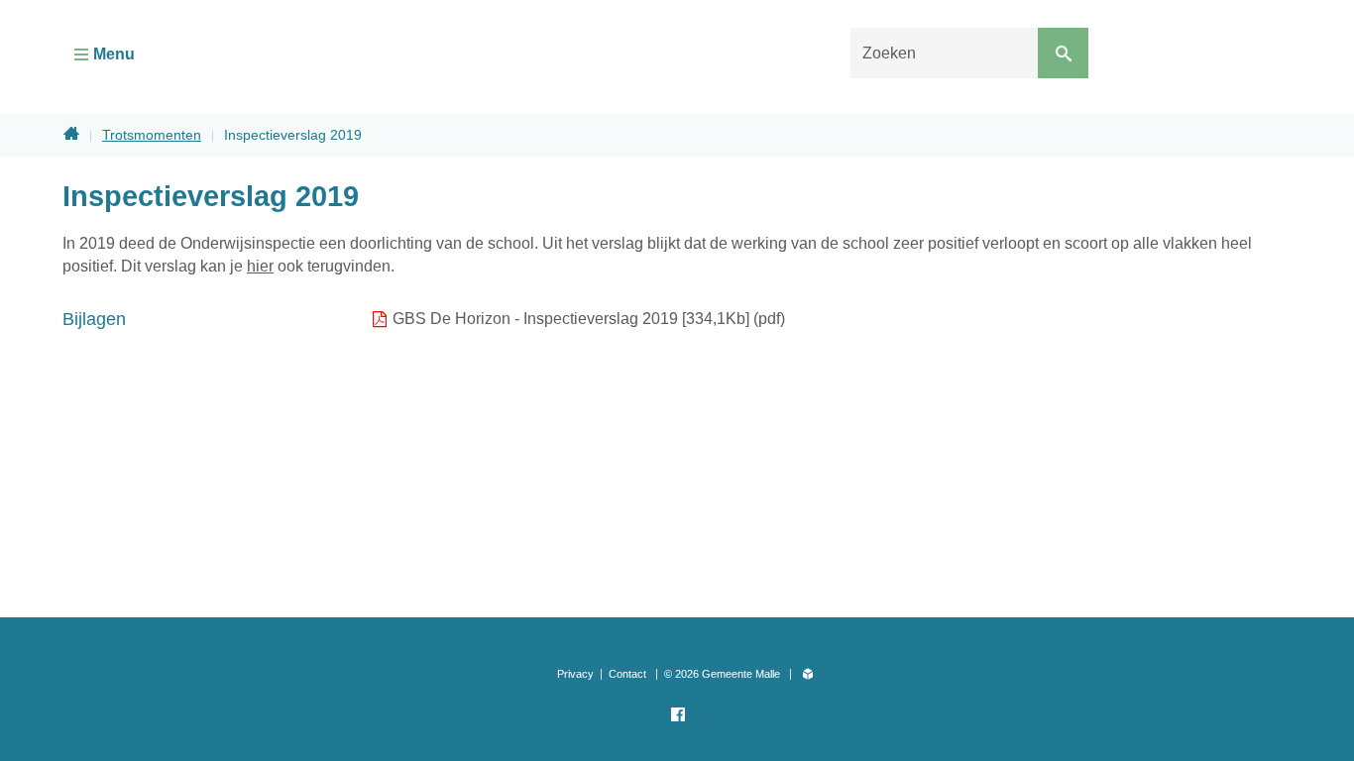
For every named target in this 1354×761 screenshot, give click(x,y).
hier (260, 266)
